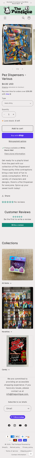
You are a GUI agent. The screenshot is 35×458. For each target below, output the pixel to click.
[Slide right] (22, 69)
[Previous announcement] (4, 3)
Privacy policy (28, 447)
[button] (5, 18)
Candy (4, 370)
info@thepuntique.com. (17, 394)
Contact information (18, 454)
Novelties (6, 332)
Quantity (5, 109)
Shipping (5, 87)
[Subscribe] (28, 409)
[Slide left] (12, 69)
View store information (14, 154)
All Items (5, 283)
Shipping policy (26, 451)
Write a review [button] (17, 225)
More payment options (17, 141)
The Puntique (16, 444)
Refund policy (15, 447)
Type (4, 98)
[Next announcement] (31, 3)
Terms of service (12, 451)
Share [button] (7, 196)
